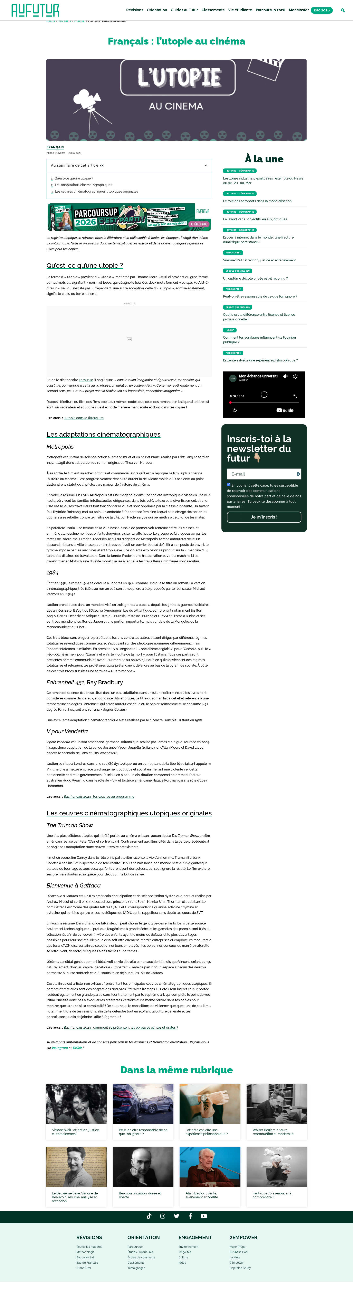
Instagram (60, 1048)
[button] (343, 10)
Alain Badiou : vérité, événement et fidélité (202, 1195)
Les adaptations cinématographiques (83, 185)
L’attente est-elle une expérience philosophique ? (260, 360)
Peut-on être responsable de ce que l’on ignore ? (260, 296)
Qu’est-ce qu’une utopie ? (74, 178)
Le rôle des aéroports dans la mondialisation (257, 201)
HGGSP (230, 330)
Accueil (50, 20)
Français (79, 20)
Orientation (157, 10)
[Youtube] (204, 1216)
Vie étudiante (240, 10)
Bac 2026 (322, 10)
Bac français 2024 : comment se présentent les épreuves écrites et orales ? (121, 1027)
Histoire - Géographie (240, 170)
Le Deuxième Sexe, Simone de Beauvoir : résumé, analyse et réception (75, 1197)
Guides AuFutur (184, 10)
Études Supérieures (238, 270)
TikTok (77, 1048)
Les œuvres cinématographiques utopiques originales (96, 191)
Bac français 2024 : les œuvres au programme (99, 796)
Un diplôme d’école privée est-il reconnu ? (255, 278)
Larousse (86, 380)
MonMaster (299, 10)
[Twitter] (176, 1216)
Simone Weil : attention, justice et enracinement (259, 260)
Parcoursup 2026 (270, 10)
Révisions (134, 10)
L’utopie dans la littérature (84, 418)
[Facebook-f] (190, 1216)
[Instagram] (163, 1216)
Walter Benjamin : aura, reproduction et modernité (273, 1132)
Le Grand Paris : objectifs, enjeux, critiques (255, 219)
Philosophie (233, 252)
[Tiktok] (149, 1216)
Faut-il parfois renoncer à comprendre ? (272, 1195)
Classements (213, 10)
